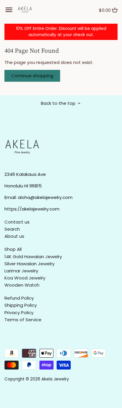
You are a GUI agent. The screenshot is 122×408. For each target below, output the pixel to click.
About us (14, 236)
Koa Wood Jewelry (24, 278)
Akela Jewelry (55, 379)
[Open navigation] (8, 9)
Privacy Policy (18, 312)
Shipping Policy (20, 305)
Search (12, 229)
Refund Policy (19, 298)
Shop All (13, 249)
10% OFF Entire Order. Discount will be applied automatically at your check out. (61, 32)
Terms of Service (22, 320)
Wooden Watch (21, 285)
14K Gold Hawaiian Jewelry (33, 256)
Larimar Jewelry (21, 271)
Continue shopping (32, 76)
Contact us (17, 222)
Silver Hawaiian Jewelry (29, 264)
